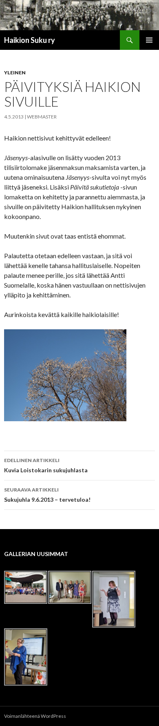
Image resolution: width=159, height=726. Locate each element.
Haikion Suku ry (29, 40)
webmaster (42, 117)
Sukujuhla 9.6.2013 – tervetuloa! (47, 495)
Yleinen (15, 72)
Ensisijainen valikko (149, 40)
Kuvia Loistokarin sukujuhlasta (46, 465)
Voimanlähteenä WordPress (35, 716)
